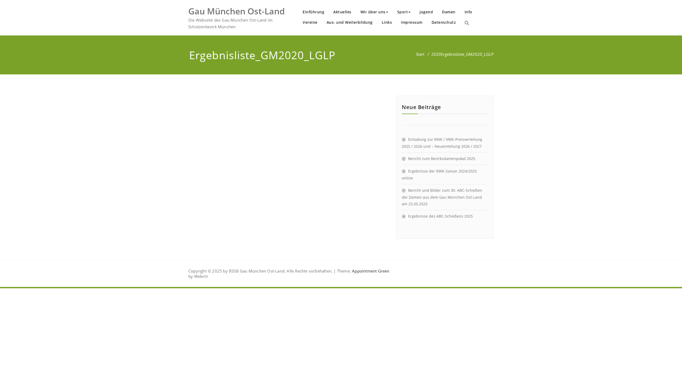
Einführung (313, 11)
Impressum (412, 22)
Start (420, 54)
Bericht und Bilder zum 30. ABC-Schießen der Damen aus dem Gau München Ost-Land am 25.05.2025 (442, 197)
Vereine (310, 22)
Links (387, 22)
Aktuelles (342, 11)
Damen (449, 11)
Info (468, 11)
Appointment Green (370, 271)
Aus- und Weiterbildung (350, 22)
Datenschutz (444, 22)
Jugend (426, 11)
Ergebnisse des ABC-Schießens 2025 (440, 216)
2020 (436, 54)
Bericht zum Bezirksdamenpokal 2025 (441, 158)
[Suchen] (467, 23)
